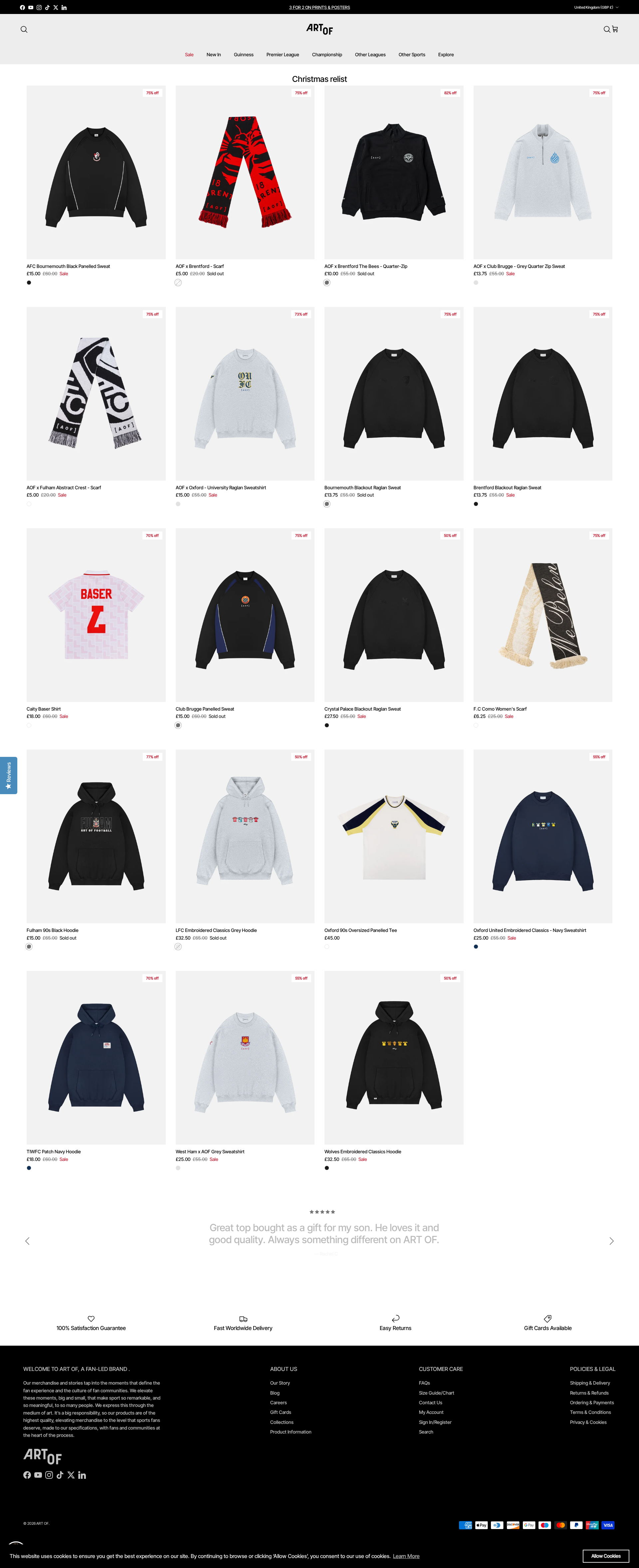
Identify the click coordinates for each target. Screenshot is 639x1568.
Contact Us (430, 1402)
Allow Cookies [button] (606, 1556)
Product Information (291, 1432)
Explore (446, 54)
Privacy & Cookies (588, 1422)
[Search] (24, 29)
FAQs (424, 1383)
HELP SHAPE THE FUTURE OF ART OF (319, 7)
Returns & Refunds (589, 1393)
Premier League (283, 54)
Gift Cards (280, 1412)
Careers (278, 1402)
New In (214, 54)
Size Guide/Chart (436, 1393)
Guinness (244, 54)
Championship (327, 54)
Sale (189, 54)
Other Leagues (370, 54)
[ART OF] (319, 29)
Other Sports (412, 54)
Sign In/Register (435, 1422)
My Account (431, 1412)
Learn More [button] (406, 1556)
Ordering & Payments (592, 1402)
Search (426, 1432)
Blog (275, 1393)
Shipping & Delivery (590, 1383)
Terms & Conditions (590, 1412)
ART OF (42, 1523)
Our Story (280, 1383)
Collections (282, 1422)
